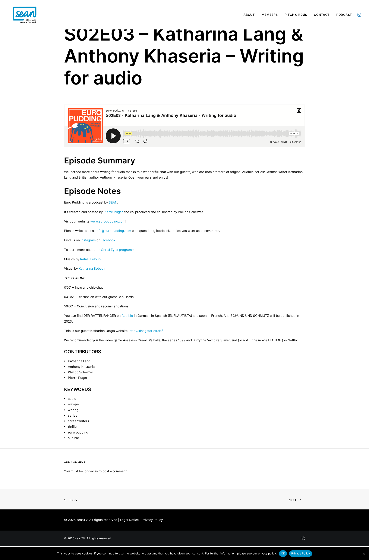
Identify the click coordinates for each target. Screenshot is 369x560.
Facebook (108, 240)
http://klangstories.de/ (146, 331)
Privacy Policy (152, 520)
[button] (359, 14)
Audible (127, 316)
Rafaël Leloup (90, 259)
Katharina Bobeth (92, 268)
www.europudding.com (107, 221)
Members (270, 14)
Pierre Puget (113, 212)
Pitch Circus (296, 14)
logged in (91, 471)
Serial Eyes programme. (119, 250)
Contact (321, 14)
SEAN (113, 202)
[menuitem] (249, 14)
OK (283, 553)
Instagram (88, 240)
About (249, 14)
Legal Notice (129, 520)
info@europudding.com (114, 231)
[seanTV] (25, 15)
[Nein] (364, 553)
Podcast (344, 14)
